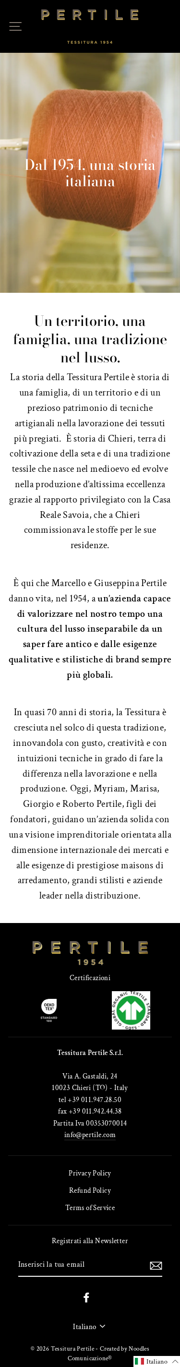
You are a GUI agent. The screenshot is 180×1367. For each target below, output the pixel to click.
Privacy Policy (90, 1173)
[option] (90, 173)
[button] (156, 1361)
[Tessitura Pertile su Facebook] (86, 1297)
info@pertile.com (90, 1134)
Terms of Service (90, 1207)
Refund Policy (90, 1190)
